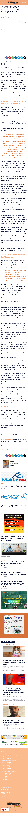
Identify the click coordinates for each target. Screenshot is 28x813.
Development (5, 718)
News (2, 483)
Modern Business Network (7, 763)
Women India (3, 790)
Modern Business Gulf (6, 765)
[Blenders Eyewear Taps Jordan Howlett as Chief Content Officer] (14, 711)
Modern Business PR (6, 766)
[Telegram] (18, 57)
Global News (4, 571)
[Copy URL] (24, 57)
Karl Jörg (8, 16)
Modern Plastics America (7, 779)
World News (8, 6)
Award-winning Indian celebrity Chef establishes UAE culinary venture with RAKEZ (12, 563)
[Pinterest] (9, 57)
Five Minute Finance (7, 439)
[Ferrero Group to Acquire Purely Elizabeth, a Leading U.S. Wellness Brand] (14, 651)
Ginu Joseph (5, 704)
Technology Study (6, 687)
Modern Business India (6, 762)
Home (2, 6)
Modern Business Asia (6, 768)
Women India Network (5, 789)
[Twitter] (23, 22)
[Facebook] (15, 22)
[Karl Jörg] (6, 464)
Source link (4, 449)
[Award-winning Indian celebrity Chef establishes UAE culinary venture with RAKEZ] (14, 549)
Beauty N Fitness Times (6, 793)
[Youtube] (25, 22)
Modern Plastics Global (6, 774)
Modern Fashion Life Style (6, 795)
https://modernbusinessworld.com (15, 463)
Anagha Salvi (4, 556)
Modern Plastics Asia (6, 776)
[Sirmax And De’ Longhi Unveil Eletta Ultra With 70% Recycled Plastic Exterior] (14, 497)
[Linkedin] (20, 22)
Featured (3, 560)
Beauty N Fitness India (5, 792)
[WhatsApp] (12, 57)
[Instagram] (18, 22)
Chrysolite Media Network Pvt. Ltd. (17, 810)
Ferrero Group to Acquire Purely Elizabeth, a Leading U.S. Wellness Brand (13, 573)
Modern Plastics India (6, 773)
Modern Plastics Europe (7, 777)
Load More (4, 769)
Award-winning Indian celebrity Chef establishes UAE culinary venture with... (13, 538)
